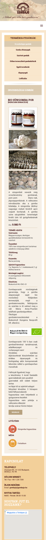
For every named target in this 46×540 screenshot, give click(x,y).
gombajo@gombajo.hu (18, 488)
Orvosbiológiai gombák (23, 44)
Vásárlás (15, 412)
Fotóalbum (22, 443)
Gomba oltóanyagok (23, 49)
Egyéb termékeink (23, 67)
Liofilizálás (23, 78)
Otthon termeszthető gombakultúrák (23, 61)
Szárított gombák (23, 55)
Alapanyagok (23, 72)
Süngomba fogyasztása (27, 429)
